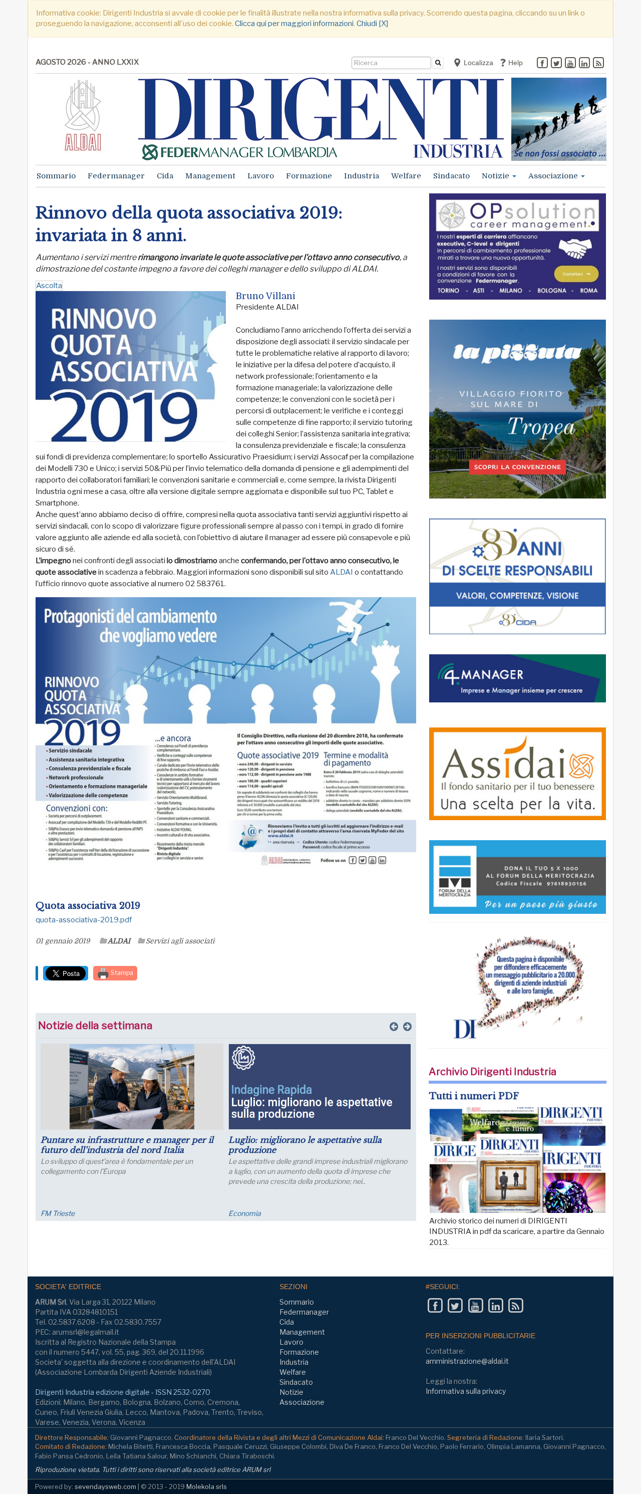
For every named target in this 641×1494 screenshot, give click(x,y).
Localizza (477, 63)
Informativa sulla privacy (466, 1391)
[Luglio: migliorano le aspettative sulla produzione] (319, 1087)
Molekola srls (206, 1486)
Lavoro (260, 175)
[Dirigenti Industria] (321, 119)
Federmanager (116, 175)
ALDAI (341, 572)
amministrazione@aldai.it (467, 1361)
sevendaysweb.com (105, 1486)
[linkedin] (584, 64)
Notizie (496, 175)
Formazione (309, 175)
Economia (244, 1213)
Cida (165, 175)
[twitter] (556, 64)
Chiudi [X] (372, 23)
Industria (361, 175)
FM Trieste (58, 1213)
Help (514, 63)
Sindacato (451, 175)
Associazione (554, 175)
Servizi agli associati (180, 941)
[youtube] (570, 64)
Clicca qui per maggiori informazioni (294, 23)
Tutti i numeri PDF (474, 1096)
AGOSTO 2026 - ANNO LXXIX (87, 62)
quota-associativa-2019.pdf (84, 919)
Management (210, 175)
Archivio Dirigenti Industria (492, 1072)
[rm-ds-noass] (558, 119)
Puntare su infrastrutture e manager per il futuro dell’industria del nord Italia (127, 1145)
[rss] (598, 64)
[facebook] (542, 64)
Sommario (56, 175)
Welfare (406, 175)
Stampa (121, 972)
